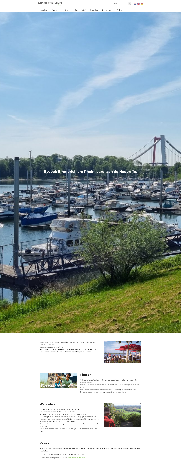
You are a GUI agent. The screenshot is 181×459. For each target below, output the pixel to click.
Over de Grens (106, 10)
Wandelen (56, 10)
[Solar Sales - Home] (50, 4)
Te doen (119, 10)
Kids (76, 10)
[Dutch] (135, 3)
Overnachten (94, 10)
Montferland (43, 10)
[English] (138, 3)
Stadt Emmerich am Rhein (76, 458)
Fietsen (66, 10)
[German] (142, 3)
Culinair (83, 10)
